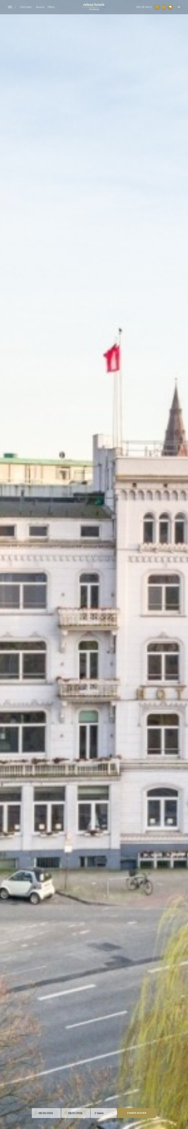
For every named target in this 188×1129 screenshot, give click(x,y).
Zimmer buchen (136, 1113)
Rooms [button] (40, 7)
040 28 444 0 (144, 7)
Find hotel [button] (25, 7)
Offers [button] (51, 7)
